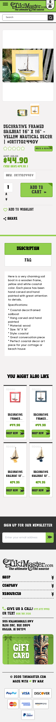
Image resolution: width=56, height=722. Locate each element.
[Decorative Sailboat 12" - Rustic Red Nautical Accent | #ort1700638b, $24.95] (41, 454)
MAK (40, 681)
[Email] (21, 219)
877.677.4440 (42, 609)
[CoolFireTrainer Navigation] (6, 4)
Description (28, 249)
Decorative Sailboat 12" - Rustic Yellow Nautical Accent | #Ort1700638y (15, 474)
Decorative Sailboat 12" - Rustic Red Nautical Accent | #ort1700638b (41, 474)
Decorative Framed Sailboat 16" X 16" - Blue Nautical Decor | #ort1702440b (41, 417)
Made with (21, 681)
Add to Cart (36, 190)
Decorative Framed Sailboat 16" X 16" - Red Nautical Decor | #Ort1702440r (15, 417)
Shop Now (12, 433)
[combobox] (28, 17)
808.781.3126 (23, 614)
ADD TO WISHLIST (21, 209)
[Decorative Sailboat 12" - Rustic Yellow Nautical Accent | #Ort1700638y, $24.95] (15, 454)
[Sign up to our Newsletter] (50, 537)
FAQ (28, 260)
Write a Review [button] (44, 149)
